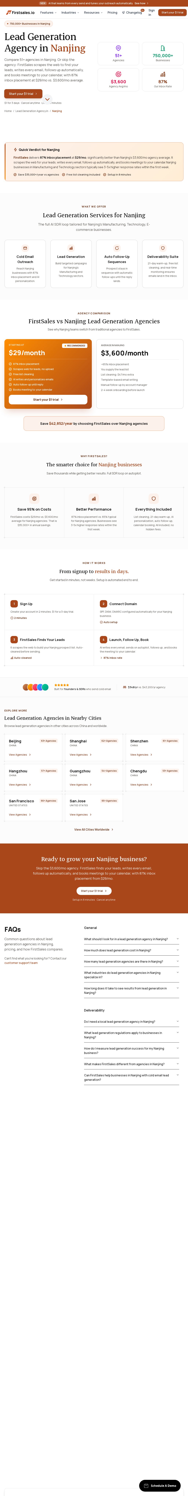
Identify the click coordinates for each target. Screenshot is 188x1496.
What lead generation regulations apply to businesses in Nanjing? (123, 1035)
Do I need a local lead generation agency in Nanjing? (119, 1022)
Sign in (152, 12)
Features (46, 12)
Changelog (135, 12)
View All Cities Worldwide (91, 829)
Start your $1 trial (172, 12)
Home (8, 111)
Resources (92, 12)
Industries (69, 12)
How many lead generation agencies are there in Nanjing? (123, 961)
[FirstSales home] (20, 12)
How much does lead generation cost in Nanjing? (117, 950)
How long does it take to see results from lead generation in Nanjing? (125, 990)
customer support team (21, 963)
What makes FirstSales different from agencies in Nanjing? (124, 1064)
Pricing (112, 12)
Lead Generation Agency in (32, 111)
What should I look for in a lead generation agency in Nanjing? (126, 939)
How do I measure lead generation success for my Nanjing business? (124, 1050)
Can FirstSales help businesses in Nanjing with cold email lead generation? (126, 1077)
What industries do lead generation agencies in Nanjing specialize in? (122, 975)
